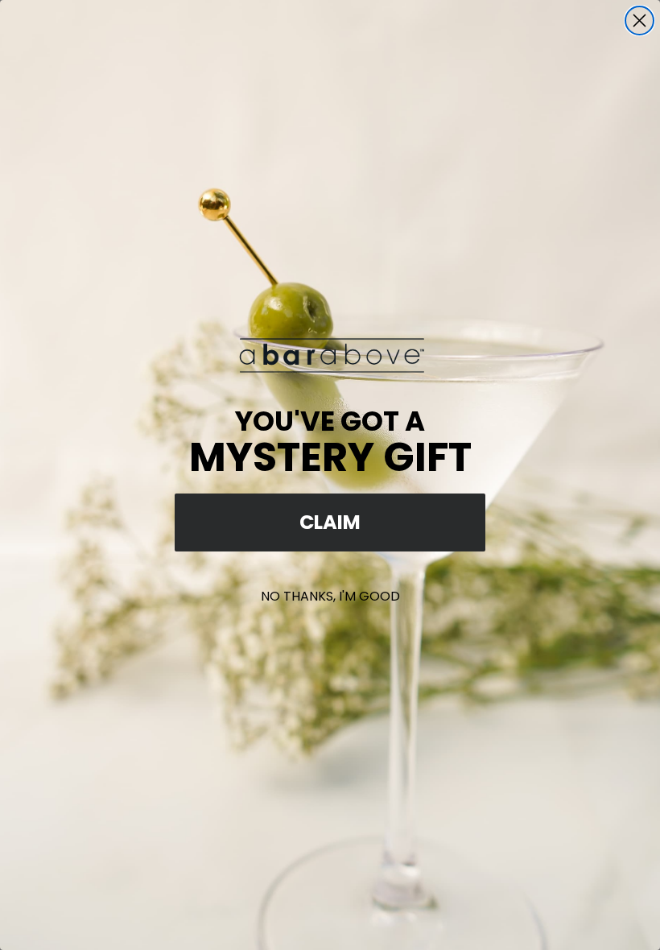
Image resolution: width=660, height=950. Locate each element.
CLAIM (330, 522)
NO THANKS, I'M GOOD (330, 596)
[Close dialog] (639, 20)
